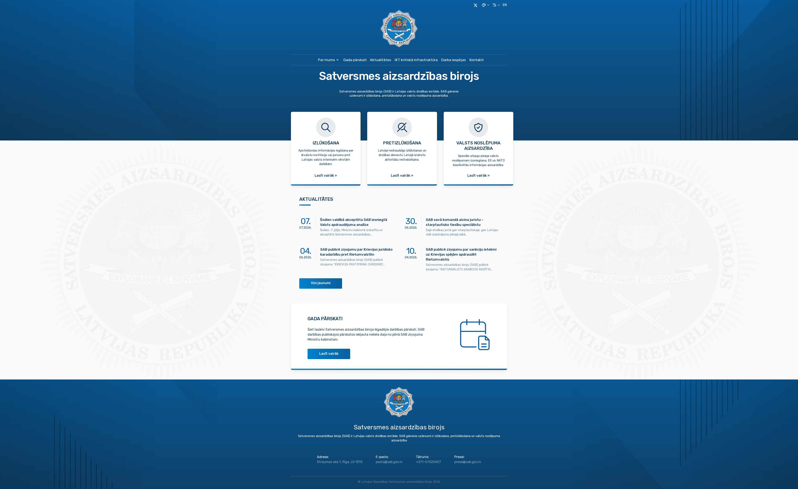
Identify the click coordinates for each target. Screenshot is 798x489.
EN (505, 5)
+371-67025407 (428, 462)
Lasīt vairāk (329, 354)
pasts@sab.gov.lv (389, 462)
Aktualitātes (380, 60)
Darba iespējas (453, 60)
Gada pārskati (355, 60)
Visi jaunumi (320, 283)
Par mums (326, 60)
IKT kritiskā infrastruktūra (416, 60)
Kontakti (476, 60)
